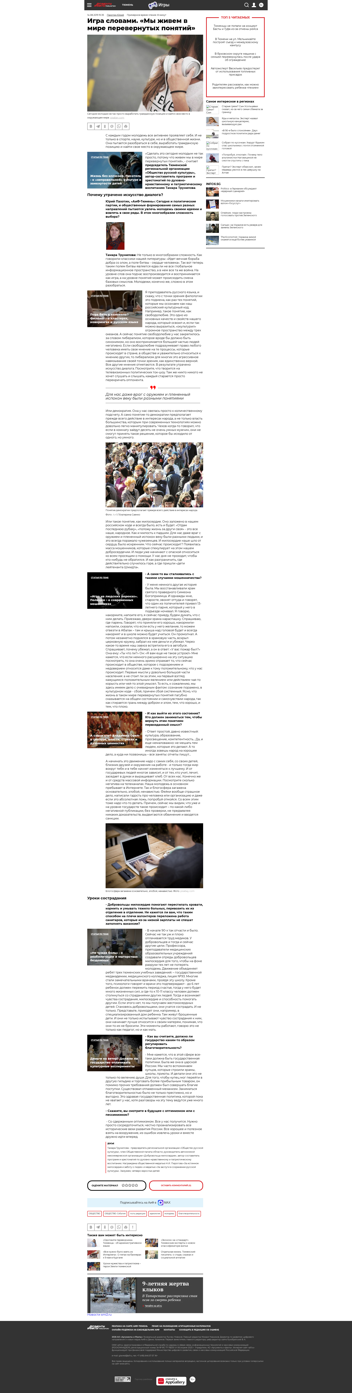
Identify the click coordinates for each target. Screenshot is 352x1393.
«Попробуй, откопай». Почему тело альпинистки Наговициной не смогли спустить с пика (242, 157)
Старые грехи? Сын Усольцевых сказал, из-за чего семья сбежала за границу (242, 109)
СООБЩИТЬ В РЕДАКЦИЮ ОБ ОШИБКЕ (199, 1330)
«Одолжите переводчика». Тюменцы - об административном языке (122, 1243)
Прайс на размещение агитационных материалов (181, 1326)
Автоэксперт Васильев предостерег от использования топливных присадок (235, 71)
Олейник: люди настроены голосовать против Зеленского (239, 214)
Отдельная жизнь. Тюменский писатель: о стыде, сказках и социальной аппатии (178, 1254)
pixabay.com (117, 117)
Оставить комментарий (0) (176, 1185)
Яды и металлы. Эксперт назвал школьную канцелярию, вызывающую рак (240, 121)
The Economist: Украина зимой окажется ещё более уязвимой (238, 238)
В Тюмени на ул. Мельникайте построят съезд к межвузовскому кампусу (235, 42)
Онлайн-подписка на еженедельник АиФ (136, 1330)
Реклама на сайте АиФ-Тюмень (130, 1326)
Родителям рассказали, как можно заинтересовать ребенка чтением (235, 86)
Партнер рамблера (143, 1379)
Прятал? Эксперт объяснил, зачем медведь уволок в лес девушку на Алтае (241, 169)
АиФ (115, 514)
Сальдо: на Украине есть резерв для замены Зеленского (241, 226)
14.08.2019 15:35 (95, 15)
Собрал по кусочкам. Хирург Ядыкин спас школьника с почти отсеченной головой (243, 145)
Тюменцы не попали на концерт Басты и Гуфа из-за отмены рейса (235, 27)
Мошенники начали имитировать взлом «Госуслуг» (240, 202)
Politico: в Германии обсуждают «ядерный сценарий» (239, 190)
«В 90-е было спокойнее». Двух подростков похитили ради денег (241, 132)
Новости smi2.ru (99, 1314)
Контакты (169, 1330)
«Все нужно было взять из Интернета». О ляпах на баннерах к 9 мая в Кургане (122, 1254)
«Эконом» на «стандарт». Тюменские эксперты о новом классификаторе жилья (178, 1243)
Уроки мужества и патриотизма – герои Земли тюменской (122, 1265)
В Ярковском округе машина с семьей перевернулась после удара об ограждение (235, 57)
